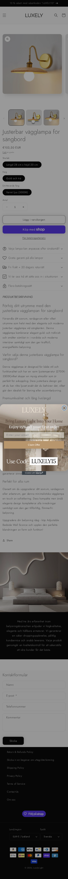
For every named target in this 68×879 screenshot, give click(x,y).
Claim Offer (34, 445)
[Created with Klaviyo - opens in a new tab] (34, 473)
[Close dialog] (64, 408)
